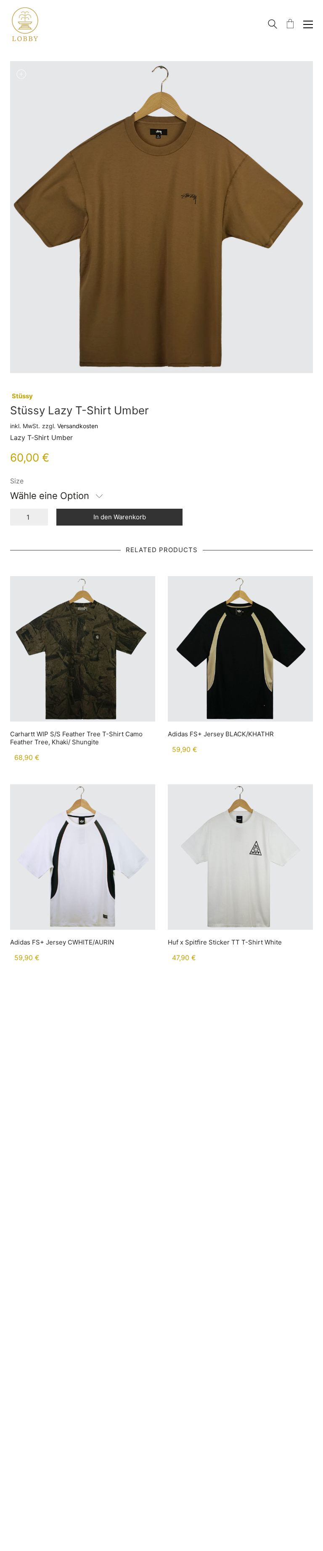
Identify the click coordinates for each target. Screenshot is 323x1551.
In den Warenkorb (119, 517)
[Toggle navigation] (308, 24)
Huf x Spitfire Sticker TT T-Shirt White (225, 942)
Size (17, 481)
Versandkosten (77, 425)
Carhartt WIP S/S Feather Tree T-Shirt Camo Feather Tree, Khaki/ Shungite (76, 738)
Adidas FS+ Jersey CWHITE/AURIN (62, 942)
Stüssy (22, 396)
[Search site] (272, 25)
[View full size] (21, 74)
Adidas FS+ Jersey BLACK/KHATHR (221, 734)
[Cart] (290, 24)
